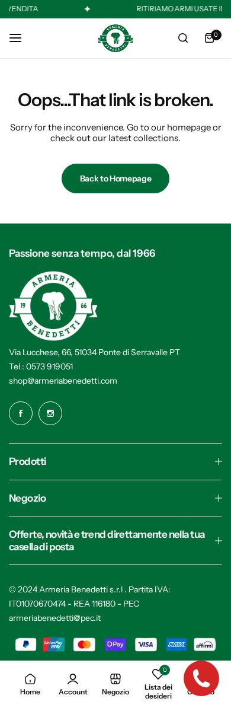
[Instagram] (50, 413)
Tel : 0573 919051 (41, 366)
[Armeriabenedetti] (115, 38)
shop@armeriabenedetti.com (63, 380)
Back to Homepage (116, 178)
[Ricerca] (183, 38)
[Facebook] (21, 413)
